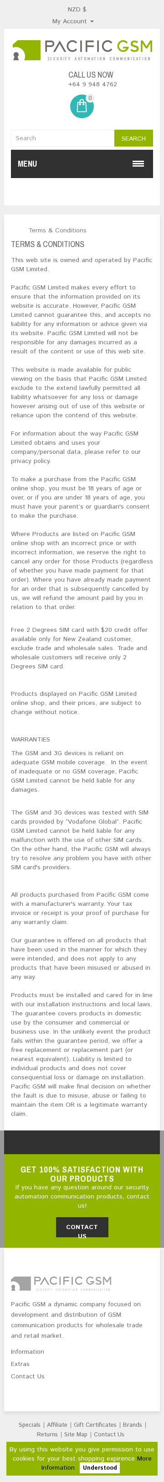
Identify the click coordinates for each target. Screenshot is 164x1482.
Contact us (82, 1230)
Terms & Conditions (57, 230)
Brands (132, 1425)
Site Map (75, 1434)
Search (134, 138)
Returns (47, 1434)
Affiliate (57, 1425)
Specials (30, 1425)
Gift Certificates (95, 1425)
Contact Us (109, 1434)
